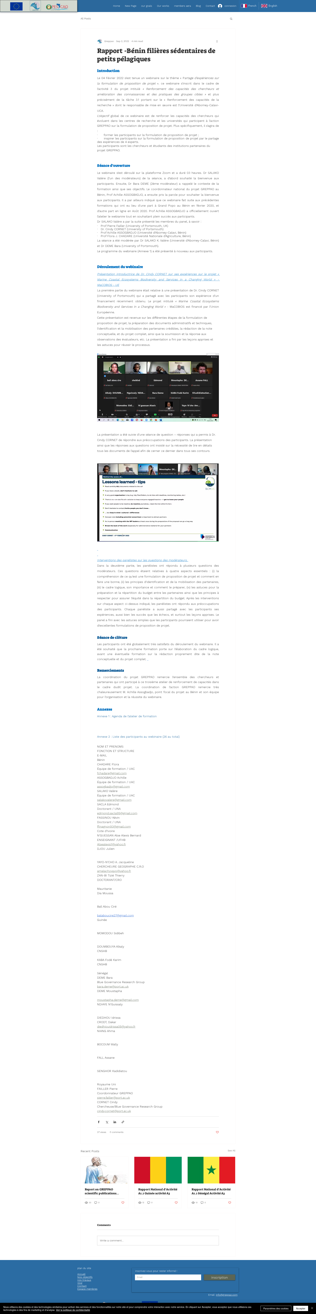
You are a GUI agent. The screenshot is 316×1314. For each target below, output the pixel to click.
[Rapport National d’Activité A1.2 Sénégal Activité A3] (211, 1170)
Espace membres (87, 1288)
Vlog (79, 1283)
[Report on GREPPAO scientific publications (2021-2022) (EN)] (104, 1170)
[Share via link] (122, 1122)
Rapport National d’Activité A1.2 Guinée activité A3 (157, 1191)
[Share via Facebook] (98, 1122)
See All (231, 1150)
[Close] (312, 1308)
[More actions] (217, 41)
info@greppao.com (226, 1294)
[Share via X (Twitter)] (106, 1122)
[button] (231, 18)
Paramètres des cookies (276, 1308)
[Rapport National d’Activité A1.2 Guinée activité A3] (158, 1170)
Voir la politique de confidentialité (73, 1310)
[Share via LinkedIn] (114, 1122)
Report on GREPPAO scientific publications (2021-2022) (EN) (100, 1191)
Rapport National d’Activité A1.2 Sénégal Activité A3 (211, 1191)
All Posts (86, 18)
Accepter (300, 1308)
